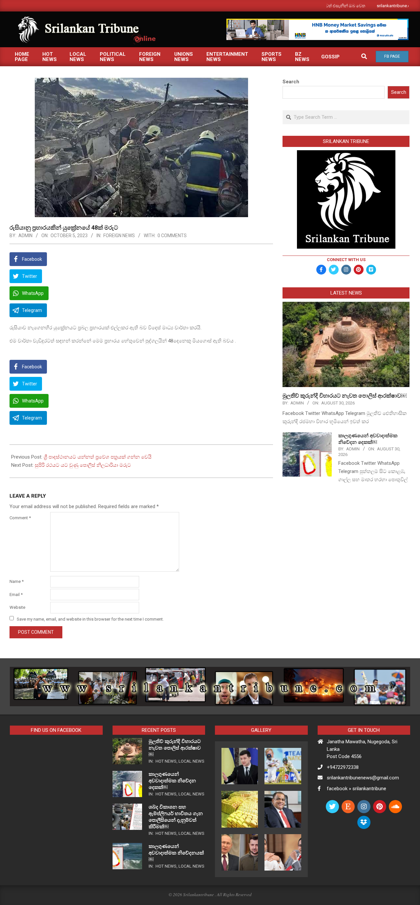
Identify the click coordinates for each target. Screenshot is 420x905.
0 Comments (172, 235)
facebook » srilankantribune (356, 789)
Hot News (166, 761)
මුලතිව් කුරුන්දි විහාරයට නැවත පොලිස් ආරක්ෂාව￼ (345, 395)
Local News (191, 761)
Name (17, 581)
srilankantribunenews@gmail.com (363, 778)
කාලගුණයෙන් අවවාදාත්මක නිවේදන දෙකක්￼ (172, 780)
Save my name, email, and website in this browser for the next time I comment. (90, 618)
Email (16, 594)
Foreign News (119, 235)
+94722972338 (343, 767)
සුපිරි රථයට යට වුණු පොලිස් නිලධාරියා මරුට (83, 465)
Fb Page (392, 56)
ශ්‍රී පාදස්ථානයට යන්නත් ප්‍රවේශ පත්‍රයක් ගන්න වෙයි (98, 457)
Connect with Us (346, 259)
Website (17, 607)
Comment (20, 517)
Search (291, 82)
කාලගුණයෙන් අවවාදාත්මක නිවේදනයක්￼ (176, 852)
